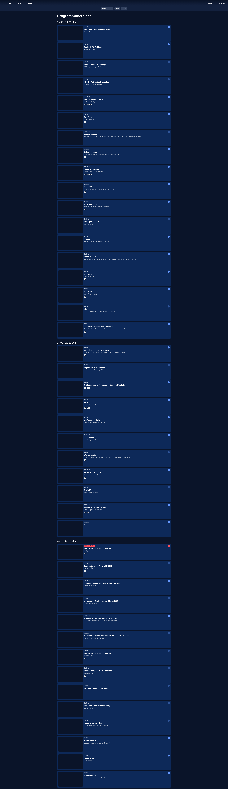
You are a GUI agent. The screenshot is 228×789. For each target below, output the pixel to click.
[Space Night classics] (70, 726)
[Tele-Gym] (70, 120)
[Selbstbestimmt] (70, 155)
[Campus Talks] (70, 260)
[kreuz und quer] (70, 208)
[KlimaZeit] (70, 312)
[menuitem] (3, 3)
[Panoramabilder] (70, 138)
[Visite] (70, 406)
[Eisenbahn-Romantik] (70, 476)
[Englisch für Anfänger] (70, 50)
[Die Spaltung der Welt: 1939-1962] (70, 552)
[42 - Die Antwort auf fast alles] (70, 85)
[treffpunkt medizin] (70, 423)
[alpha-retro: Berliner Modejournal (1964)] (70, 622)
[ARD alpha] (114, 3)
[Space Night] (70, 761)
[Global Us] (70, 493)
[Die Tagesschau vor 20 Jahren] (70, 691)
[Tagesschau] (70, 528)
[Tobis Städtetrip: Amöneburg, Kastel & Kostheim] (70, 388)
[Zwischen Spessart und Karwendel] (70, 330)
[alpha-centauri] (70, 744)
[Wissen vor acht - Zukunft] (70, 511)
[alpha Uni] (70, 242)
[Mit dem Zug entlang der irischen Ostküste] (70, 587)
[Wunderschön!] (70, 458)
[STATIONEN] (70, 190)
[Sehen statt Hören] (70, 173)
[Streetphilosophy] (70, 225)
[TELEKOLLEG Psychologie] (70, 68)
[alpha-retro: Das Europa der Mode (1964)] (70, 604)
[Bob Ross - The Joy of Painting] (70, 33)
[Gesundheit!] (70, 441)
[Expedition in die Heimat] (70, 371)
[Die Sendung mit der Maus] (70, 103)
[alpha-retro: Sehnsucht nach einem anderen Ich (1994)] (70, 639)
